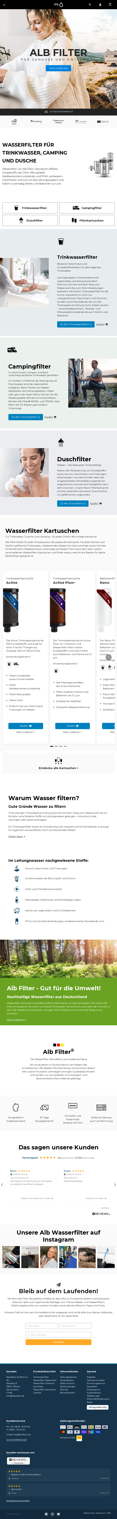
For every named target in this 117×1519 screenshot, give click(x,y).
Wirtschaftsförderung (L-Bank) (98, 1400)
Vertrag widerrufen (98, 1407)
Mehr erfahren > (25, 732)
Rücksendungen (67, 1386)
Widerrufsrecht (67, 1383)
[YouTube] (58, 1514)
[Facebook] (46, 1514)
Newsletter (92, 1386)
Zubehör (37, 1393)
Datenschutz (89, 1513)
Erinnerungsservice (96, 1383)
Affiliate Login (93, 1396)
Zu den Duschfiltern (71, 503)
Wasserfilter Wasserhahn (45, 1380)
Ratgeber (91, 1377)
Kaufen (24, 725)
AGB (109, 1513)
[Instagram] (52, 1514)
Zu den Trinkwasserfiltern (74, 324)
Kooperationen (94, 1393)
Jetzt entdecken (58, 68)
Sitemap (64, 1390)
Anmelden (58, 1342)
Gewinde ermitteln (96, 1380)
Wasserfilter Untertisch (44, 1383)
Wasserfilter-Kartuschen (44, 1390)
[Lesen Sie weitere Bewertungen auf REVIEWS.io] (101, 1214)
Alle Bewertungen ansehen (18, 1501)
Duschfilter (38, 1386)
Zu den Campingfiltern (24, 417)
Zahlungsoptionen (68, 1377)
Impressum (100, 1513)
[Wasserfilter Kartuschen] (58, 761)
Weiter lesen (15, 836)
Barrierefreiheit (67, 1393)
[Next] (109, 657)
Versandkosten (67, 1380)
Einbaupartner (93, 1390)
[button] (31, 1185)
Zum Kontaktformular (16, 1440)
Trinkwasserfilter (41, 1377)
